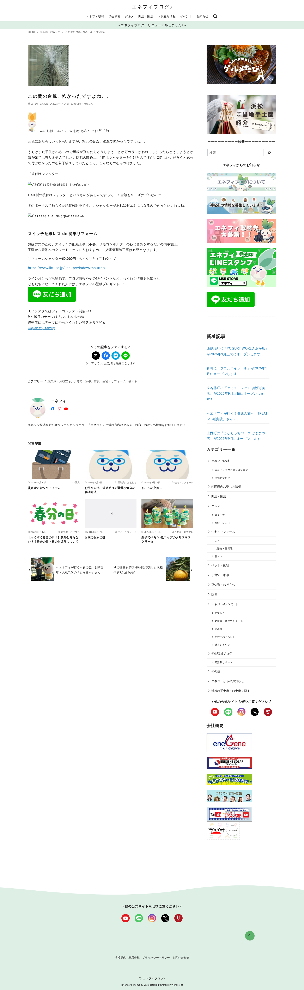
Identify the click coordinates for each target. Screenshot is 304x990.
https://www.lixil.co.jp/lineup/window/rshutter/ (66, 267)
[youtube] (66, 408)
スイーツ (220, 514)
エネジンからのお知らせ (227, 681)
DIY (217, 540)
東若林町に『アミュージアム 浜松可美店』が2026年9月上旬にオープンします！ (236, 393)
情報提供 (120, 957)
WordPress (177, 984)
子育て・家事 (82, 381)
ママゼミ (220, 613)
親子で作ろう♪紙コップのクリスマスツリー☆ (166, 539)
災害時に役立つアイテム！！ (47, 488)
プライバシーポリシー (156, 957)
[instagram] (59, 408)
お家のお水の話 (95, 537)
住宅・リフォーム (114, 381)
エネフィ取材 (95, 16)
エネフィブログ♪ (152, 6)
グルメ (129, 16)
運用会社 (134, 957)
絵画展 (218, 629)
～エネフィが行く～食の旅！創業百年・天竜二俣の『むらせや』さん (79, 569)
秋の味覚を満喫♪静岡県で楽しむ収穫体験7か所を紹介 (138, 569)
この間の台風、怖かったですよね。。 (87, 32)
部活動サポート (224, 662)
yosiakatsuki (151, 984)
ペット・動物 (220, 565)
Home (32, 32)
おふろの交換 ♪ (151, 488)
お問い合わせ (181, 957)
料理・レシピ (222, 522)
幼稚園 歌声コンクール (229, 620)
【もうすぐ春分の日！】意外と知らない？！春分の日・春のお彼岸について (53, 539)
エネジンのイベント (224, 604)
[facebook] (52, 408)
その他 (215, 671)
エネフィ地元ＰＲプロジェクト (233, 469)
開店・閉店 (145, 16)
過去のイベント (224, 644)
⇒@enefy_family (41, 328)
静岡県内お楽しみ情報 (226, 486)
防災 (97, 381)
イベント (186, 16)
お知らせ (202, 16)
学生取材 (115, 16)
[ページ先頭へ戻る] (250, 936)
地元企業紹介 (222, 477)
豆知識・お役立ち (50, 32)
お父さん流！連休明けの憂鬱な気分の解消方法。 (110, 490)
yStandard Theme (130, 984)
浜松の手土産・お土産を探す (230, 691)
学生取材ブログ (221, 653)
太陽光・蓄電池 (224, 548)
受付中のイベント (225, 636)
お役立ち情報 (167, 16)
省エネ (132, 381)
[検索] (215, 16)
